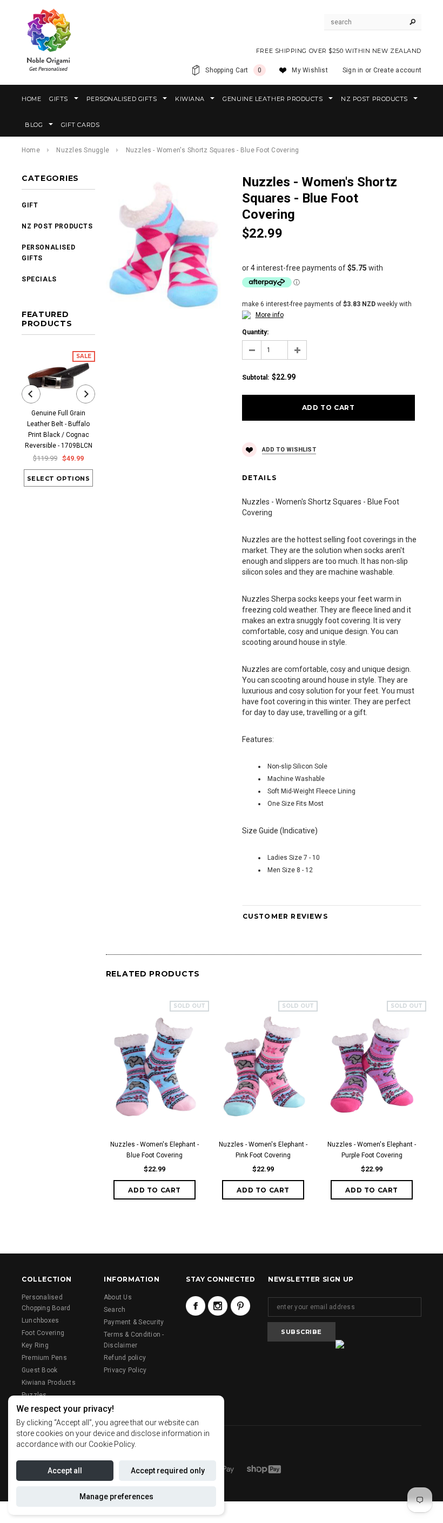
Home (31, 150)
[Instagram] (217, 1306)
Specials (39, 279)
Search (114, 1309)
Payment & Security (134, 1322)
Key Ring (35, 1345)
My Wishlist (310, 70)
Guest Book (39, 1370)
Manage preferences (116, 1496)
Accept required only (168, 1470)
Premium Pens (44, 1358)
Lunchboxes (40, 1320)
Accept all (65, 1470)
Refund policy (125, 1358)
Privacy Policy (125, 1370)
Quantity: (255, 332)
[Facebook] (195, 1306)
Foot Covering (43, 1333)
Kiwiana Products (49, 1382)
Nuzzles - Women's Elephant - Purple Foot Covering (371, 1150)
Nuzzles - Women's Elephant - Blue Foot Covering (154, 1150)
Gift (30, 205)
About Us (118, 1297)
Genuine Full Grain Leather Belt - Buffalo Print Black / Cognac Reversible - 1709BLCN (58, 429)
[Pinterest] (240, 1306)
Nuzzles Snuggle (82, 150)
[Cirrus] (264, 1469)
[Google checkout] (225, 1469)
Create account (397, 70)
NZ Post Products (57, 226)
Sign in (353, 70)
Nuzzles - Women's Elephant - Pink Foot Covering (263, 1150)
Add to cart (154, 1190)
